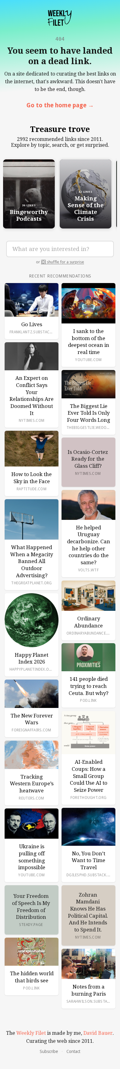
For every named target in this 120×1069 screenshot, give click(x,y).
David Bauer (98, 1033)
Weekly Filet (31, 1033)
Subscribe (49, 1051)
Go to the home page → (60, 105)
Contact (73, 1051)
